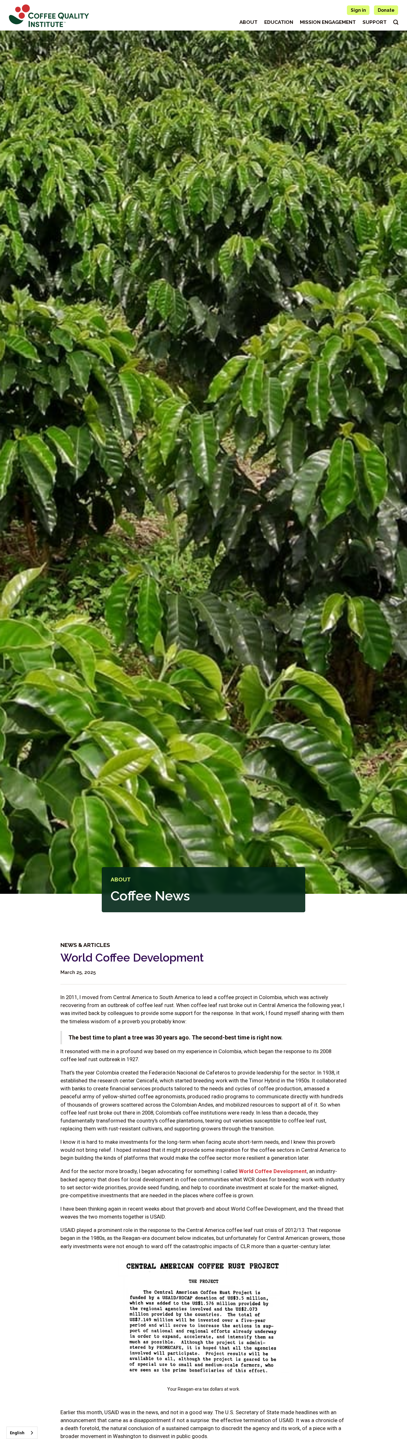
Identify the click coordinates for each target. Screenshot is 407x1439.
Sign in (358, 10)
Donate (386, 10)
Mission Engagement (328, 22)
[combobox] (22, 1433)
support (374, 22)
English (17, 1432)
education (278, 22)
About (248, 22)
